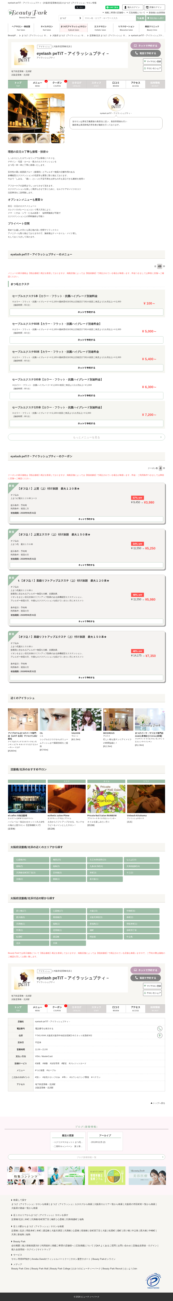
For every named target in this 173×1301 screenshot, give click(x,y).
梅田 (53, 1219)
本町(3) (93, 872)
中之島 (130, 937)
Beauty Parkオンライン (104, 1259)
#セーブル (51, 1070)
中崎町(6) (131, 911)
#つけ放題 (39, 1070)
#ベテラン (96, 1077)
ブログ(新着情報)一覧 (86, 1157)
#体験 (45, 1063)
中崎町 (152, 1230)
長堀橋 (84, 1230)
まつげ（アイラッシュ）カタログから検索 (71, 1204)
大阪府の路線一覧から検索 (24, 1208)
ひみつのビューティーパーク (86, 1268)
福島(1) (56, 924)
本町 (27, 1219)
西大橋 (143, 1230)
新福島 (21, 1234)
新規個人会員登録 (157, 12)
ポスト (81, 7)
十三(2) (130, 872)
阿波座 (93, 937)
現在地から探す (157, 18)
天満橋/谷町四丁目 (40, 1219)
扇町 (92, 930)
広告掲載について (137, 12)
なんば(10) (131, 860)
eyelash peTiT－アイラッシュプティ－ (52, 1021)
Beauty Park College (60, 1268)
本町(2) (130, 917)
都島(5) (19, 866)
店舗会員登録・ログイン (145, 1245)
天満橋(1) (20, 924)
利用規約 (45, 1245)
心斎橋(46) (21, 860)
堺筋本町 (30, 1230)
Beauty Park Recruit (112, 1268)
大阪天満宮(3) (96, 917)
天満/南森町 (72, 1219)
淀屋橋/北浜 (17, 1219)
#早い (64, 1077)
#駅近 (64, 1063)
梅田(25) (57, 860)
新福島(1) (94, 924)
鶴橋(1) (56, 879)
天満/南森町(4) (133, 866)
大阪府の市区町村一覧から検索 (140, 1204)
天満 (55, 943)
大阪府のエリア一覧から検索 (108, 1204)
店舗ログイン (155, 7)
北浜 (18, 943)
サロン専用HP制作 (20, 1259)
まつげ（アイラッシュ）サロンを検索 (30, 1204)
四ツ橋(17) (21, 911)
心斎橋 (60, 1219)
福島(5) (56, 866)
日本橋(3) (57, 872)
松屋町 (19, 937)
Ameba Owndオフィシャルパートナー (50, 1259)
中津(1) (19, 930)
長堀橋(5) (57, 917)
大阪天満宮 (56, 1230)
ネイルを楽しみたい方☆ (98, 822)
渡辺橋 (56, 937)
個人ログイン (134, 7)
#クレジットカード (77, 1063)
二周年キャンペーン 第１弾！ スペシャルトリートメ (78, 1146)
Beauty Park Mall (39, 1268)
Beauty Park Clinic (20, 1268)
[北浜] (129, 822)
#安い (37, 1077)
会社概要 (15, 1245)
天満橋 (67, 1230)
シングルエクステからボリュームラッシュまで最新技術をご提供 (54, 742)
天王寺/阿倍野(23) (98, 860)
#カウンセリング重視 (79, 1077)
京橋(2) (19, 879)
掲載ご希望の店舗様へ (115, 12)
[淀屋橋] (11, 829)
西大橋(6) (20, 917)
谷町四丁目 (132, 930)
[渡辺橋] (51, 829)
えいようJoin (130, 1268)
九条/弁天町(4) (96, 866)
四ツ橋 (126, 1230)
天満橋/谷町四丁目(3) (25, 872)
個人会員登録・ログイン (23, 1249)
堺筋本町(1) (132, 924)
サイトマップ (44, 1249)
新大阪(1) (94, 879)
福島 (81, 1219)
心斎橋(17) (58, 911)
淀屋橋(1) (57, 930)
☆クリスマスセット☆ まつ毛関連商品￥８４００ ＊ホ (79, 1142)
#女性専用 (54, 1063)
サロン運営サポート (81, 1259)
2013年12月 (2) (98, 1142)
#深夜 (37, 1063)
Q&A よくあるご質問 (105, 1245)
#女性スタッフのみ (51, 1077)
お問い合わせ (124, 1245)
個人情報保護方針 (31, 1245)
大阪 (104, 1230)
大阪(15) (93, 911)
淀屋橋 (14, 1230)
